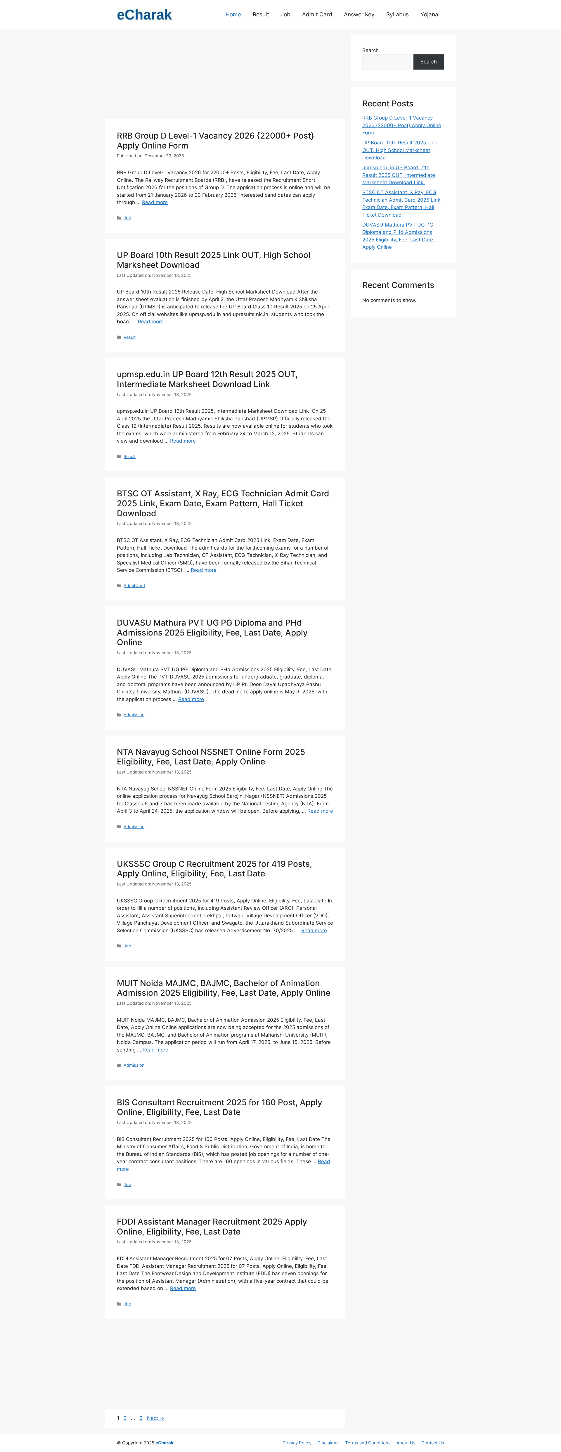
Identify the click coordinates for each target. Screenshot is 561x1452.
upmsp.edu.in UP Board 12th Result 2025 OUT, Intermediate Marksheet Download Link (207, 379)
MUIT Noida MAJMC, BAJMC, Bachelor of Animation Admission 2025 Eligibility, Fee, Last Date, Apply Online (223, 988)
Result (261, 14)
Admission (134, 714)
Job (285, 14)
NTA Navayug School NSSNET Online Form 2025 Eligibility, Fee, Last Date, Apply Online (211, 757)
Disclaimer (328, 1443)
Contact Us (432, 1443)
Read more (155, 202)
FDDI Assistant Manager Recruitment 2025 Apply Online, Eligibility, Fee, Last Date (212, 1227)
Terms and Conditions (368, 1443)
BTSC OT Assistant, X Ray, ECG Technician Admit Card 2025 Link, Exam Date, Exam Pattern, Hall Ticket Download (223, 503)
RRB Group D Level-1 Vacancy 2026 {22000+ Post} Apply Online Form (215, 141)
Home (233, 14)
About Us (405, 1443)
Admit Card (317, 14)
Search (370, 50)
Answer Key (359, 14)
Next (155, 1418)
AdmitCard (134, 585)
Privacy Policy (297, 1443)
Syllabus (397, 14)
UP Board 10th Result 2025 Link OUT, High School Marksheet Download (213, 260)
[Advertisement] (225, 76)
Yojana (429, 14)
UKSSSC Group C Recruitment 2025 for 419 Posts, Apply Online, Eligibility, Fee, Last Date (214, 869)
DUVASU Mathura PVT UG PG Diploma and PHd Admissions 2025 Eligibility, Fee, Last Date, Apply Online (212, 632)
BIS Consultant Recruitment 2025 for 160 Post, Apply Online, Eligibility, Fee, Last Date (219, 1107)
